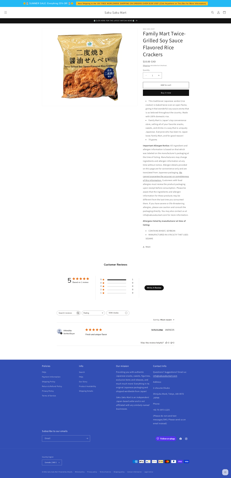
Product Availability (87, 386)
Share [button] (148, 247)
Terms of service (105, 472)
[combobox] (93, 313)
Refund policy (79, 472)
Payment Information (51, 377)
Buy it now (166, 92)
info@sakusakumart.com (165, 376)
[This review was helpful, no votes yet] (166, 342)
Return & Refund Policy (52, 386)
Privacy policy (92, 472)
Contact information (134, 472)
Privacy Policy (48, 391)
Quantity (146, 70)
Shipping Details (86, 391)
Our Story (83, 381)
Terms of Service (49, 395)
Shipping (146, 65)
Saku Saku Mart (52, 472)
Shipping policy (119, 472)
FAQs (44, 372)
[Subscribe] (87, 438)
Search (82, 372)
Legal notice (148, 472)
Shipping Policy (48, 381)
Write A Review (154, 288)
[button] (6, 12)
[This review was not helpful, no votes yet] (171, 342)
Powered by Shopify (65, 472)
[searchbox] (66, 313)
